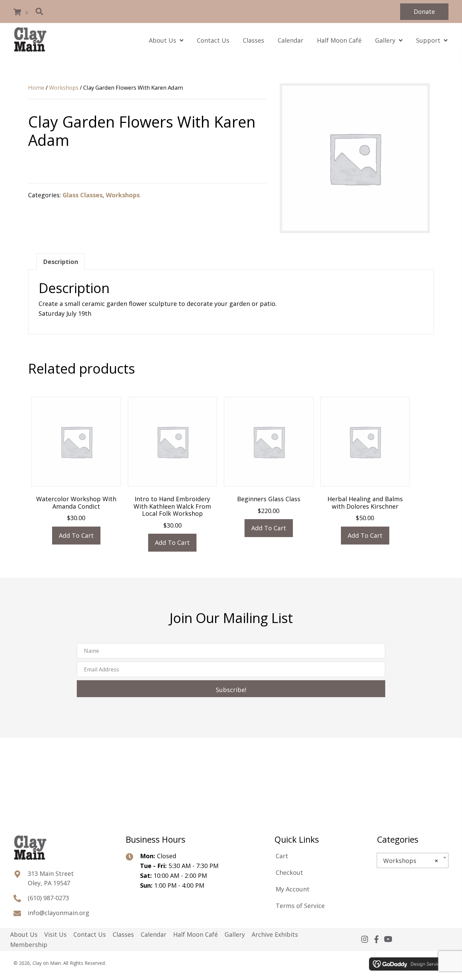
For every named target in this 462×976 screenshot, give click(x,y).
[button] (424, 11)
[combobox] (412, 860)
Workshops (63, 87)
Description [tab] (60, 262)
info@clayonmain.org (58, 913)
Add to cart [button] (76, 535)
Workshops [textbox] (410, 861)
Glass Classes (82, 195)
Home (36, 87)
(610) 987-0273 (48, 898)
